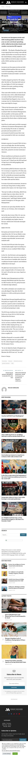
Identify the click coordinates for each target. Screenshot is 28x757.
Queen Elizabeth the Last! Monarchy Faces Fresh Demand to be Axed (15, 616)
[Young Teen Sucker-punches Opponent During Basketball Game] (14, 652)
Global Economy (18, 361)
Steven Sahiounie (13, 387)
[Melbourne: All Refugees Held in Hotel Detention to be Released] (4, 588)
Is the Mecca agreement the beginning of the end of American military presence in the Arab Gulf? (13, 477)
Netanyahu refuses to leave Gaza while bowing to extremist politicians (13, 498)
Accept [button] (15, 753)
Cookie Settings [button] (6, 753)
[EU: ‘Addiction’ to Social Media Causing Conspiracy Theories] (4, 573)
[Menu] (2, 2)
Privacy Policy (13, 692)
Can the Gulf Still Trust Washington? (12, 416)
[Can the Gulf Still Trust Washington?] (14, 407)
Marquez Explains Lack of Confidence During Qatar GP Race (15, 639)
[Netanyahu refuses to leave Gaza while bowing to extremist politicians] (14, 488)
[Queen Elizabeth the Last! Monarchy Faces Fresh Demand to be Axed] (14, 606)
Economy (4, 361)
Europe (10, 361)
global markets (5, 363)
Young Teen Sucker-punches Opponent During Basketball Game (15, 661)
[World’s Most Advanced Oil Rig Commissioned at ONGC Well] (4, 581)
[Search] (26, 2)
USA (12, 363)
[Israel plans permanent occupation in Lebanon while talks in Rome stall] (14, 446)
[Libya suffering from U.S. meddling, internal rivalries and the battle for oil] (14, 426)
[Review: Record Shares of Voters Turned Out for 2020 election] (4, 566)
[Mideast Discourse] (15, 2)
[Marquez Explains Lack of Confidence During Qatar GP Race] (14, 629)
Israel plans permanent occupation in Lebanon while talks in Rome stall (12, 455)
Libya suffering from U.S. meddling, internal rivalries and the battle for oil (13, 435)
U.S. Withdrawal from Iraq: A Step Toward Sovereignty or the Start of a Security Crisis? (12, 519)
